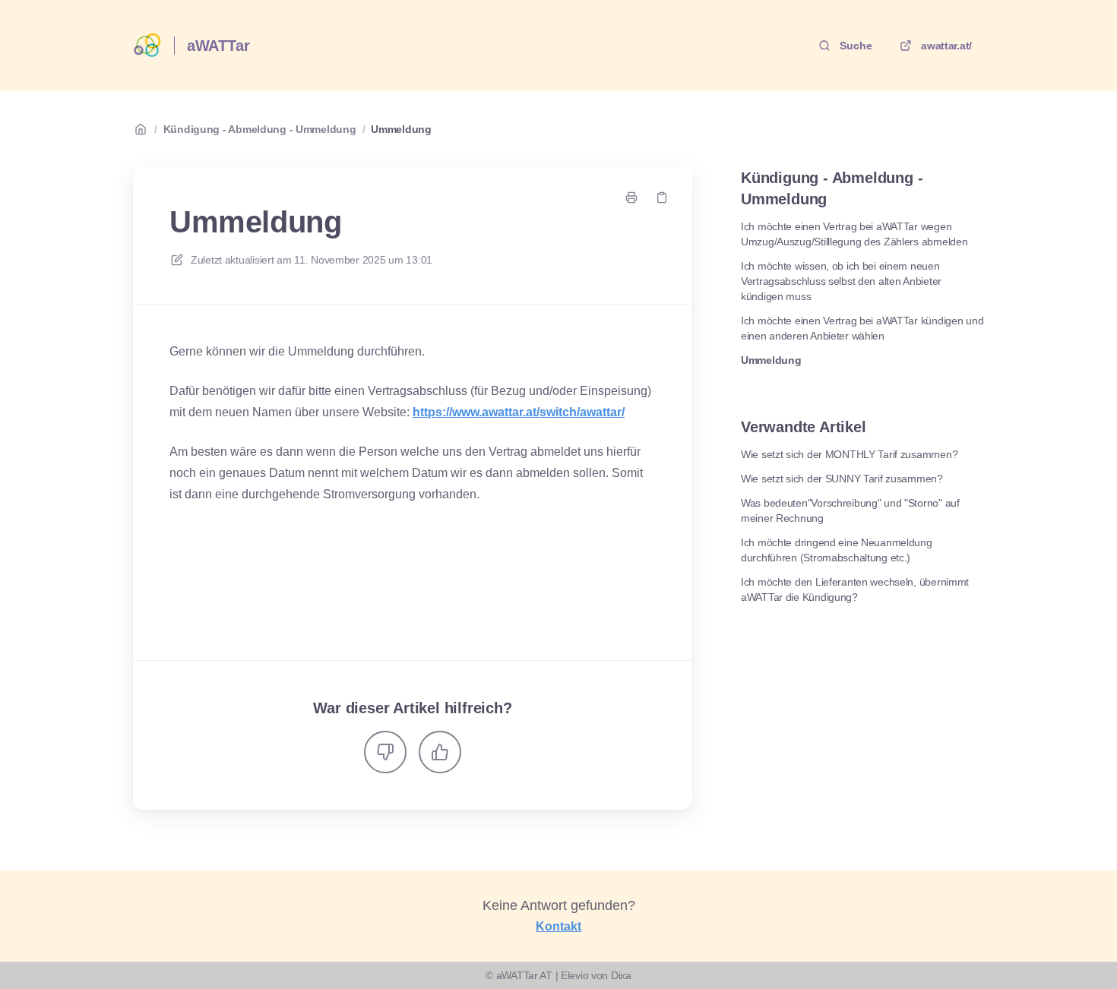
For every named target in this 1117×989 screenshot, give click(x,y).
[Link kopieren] (662, 197)
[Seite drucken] (631, 197)
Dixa (621, 975)
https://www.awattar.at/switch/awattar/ (519, 412)
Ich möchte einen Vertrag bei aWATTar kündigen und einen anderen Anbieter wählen (862, 328)
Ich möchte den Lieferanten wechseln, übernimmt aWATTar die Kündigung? (855, 589)
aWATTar (218, 45)
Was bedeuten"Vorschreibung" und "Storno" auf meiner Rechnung (850, 510)
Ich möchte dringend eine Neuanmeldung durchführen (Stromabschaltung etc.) (836, 550)
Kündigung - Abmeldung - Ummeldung (259, 129)
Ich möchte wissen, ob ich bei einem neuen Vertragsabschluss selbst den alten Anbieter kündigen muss (841, 281)
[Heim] (147, 45)
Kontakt (558, 926)
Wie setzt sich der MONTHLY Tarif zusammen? (849, 454)
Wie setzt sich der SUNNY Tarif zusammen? (842, 478)
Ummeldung (401, 129)
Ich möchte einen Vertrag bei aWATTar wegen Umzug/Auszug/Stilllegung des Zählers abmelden (854, 234)
